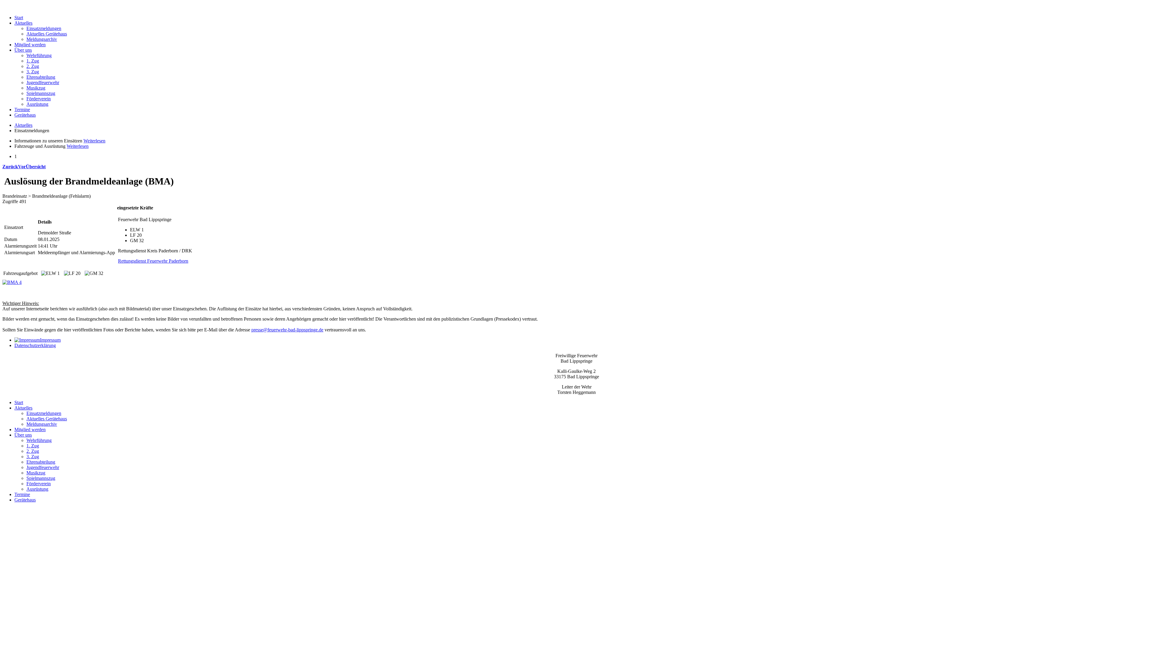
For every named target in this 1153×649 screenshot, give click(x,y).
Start (18, 17)
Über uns (23, 50)
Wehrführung (39, 55)
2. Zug (32, 66)
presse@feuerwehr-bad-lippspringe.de (287, 329)
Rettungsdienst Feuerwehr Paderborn (153, 261)
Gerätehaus (25, 114)
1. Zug (32, 60)
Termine (22, 109)
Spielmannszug (40, 93)
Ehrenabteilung (40, 77)
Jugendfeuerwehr (42, 82)
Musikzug (35, 87)
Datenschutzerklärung (35, 345)
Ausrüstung (37, 104)
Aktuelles (23, 23)
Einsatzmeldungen (43, 28)
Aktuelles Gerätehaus (46, 33)
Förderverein (38, 98)
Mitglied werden (30, 44)
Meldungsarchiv (41, 39)
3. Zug (32, 71)
